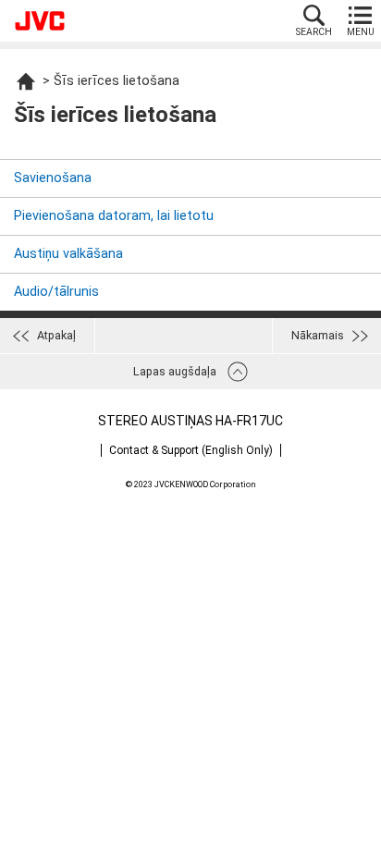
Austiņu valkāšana (68, 254)
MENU (361, 32)
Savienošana (53, 178)
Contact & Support (191, 450)
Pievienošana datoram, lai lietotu (114, 216)
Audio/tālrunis (56, 292)
